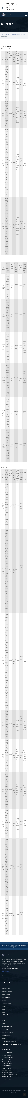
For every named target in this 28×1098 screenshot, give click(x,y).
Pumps (3, 1009)
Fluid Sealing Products (7, 1026)
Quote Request (6, 1035)
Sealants (4, 1006)
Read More (5, 971)
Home (3, 1020)
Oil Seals (4, 1000)
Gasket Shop (5, 1029)
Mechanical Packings (7, 991)
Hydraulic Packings (7, 1003)
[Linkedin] (14, 976)
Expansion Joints (6, 997)
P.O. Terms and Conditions (9, 1041)
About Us (4, 1023)
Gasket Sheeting (6, 994)
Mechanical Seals (6, 988)
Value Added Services (7, 1032)
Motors (4, 1012)
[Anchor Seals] (9, 14)
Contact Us (4, 1038)
